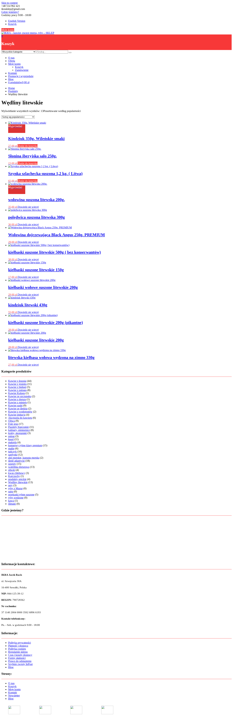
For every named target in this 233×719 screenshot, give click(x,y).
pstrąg (11, 436)
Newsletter (14, 695)
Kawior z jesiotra (17, 384)
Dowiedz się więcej (28, 206)
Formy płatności (17, 658)
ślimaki (12, 503)
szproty (12, 463)
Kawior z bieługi (17, 387)
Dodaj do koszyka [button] (27, 145)
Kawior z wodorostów (20, 411)
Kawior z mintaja (17, 402)
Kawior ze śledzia (17, 408)
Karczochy (14, 476)
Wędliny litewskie (18, 482)
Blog (10, 79)
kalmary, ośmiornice (19, 430)
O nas (11, 57)
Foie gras (13, 423)
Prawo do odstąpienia (19, 661)
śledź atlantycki (16, 460)
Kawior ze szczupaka (19, 396)
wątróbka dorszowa (18, 466)
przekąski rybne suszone (21, 494)
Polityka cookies (17, 648)
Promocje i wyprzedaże (20, 76)
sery (10, 485)
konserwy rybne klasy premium (25, 445)
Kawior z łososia (17, 380)
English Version (16, 20)
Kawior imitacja (16, 414)
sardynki (12, 454)
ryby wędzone (16, 497)
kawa (11, 500)
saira (10, 491)
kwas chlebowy (16, 473)
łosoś (11, 439)
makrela (12, 442)
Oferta (11, 60)
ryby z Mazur (15, 488)
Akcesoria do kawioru (20, 417)
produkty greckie (17, 479)
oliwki (11, 470)
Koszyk (12, 24)
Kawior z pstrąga (17, 390)
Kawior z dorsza (17, 399)
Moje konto (8, 29)
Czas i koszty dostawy (20, 654)
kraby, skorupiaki (17, 433)
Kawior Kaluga (16, 393)
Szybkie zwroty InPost (20, 664)
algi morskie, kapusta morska (23, 457)
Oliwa (11, 420)
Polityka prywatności (19, 642)
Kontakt (12, 73)
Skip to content (9, 2)
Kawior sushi (15, 405)
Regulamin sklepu (18, 651)
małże (11, 448)
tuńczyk (12, 451)
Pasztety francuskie (18, 427)
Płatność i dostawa (18, 645)
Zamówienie (21, 70)
